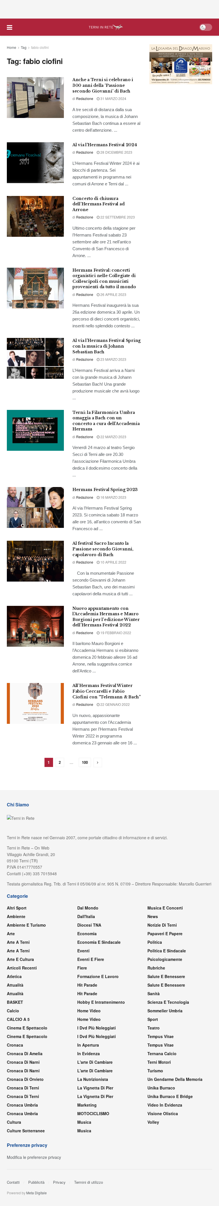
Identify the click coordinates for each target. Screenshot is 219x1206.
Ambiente (16, 916)
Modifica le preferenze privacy (34, 1157)
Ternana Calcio (162, 1053)
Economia (87, 933)
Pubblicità (36, 1182)
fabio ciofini (40, 47)
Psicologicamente (164, 959)
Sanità (153, 993)
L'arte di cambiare (95, 1062)
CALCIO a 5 (18, 1019)
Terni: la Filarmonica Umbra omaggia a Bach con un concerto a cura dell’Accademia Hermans (106, 421)
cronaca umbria (22, 1113)
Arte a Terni (18, 942)
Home (11, 47)
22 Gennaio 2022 (115, 704)
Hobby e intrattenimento (101, 1002)
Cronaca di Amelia (24, 1053)
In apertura (88, 1045)
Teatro (153, 1028)
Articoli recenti (22, 968)
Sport (152, 1019)
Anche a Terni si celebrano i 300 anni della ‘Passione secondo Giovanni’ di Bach (102, 85)
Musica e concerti (165, 908)
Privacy (59, 1182)
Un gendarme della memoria (174, 1079)
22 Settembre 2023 (117, 217)
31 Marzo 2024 (113, 98)
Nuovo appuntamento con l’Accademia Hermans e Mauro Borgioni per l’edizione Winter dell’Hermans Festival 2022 (106, 617)
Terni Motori (159, 1062)
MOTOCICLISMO (93, 1113)
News (152, 916)
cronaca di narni (23, 1062)
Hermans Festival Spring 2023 (105, 489)
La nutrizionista (92, 1079)
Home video (89, 1010)
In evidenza (88, 1053)
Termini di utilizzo (88, 1182)
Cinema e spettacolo (27, 1028)
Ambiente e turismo (26, 925)
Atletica (14, 976)
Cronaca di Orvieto (25, 1079)
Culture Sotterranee (26, 1130)
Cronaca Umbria (22, 1105)
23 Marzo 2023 (113, 359)
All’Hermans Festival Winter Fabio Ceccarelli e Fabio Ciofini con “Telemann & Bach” (106, 691)
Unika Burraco (161, 1088)
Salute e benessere (166, 976)
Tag (24, 47)
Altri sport (17, 908)
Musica (84, 1122)
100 (85, 762)
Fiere (82, 968)
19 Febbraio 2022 (115, 632)
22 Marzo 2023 (113, 436)
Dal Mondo (87, 908)
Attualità (15, 985)
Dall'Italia (86, 916)
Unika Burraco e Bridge (170, 1096)
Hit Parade (87, 985)
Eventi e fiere (90, 959)
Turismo (155, 1070)
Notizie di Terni (162, 925)
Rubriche (156, 968)
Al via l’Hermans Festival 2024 (104, 144)
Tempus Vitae (160, 1036)
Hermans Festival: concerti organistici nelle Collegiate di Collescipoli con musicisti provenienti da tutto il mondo (104, 279)
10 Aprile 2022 (113, 562)
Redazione (84, 98)
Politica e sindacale (166, 950)
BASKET (15, 1002)
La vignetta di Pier (95, 1088)
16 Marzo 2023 (113, 497)
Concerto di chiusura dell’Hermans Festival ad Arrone (98, 204)
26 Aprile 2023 (113, 294)
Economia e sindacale (99, 942)
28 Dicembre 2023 (116, 152)
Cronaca (15, 1045)
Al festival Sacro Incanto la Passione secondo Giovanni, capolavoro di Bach (102, 549)
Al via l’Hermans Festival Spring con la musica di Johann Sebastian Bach (106, 346)
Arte (11, 933)
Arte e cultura (20, 959)
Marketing (87, 1105)
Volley (153, 1122)
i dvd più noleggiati (96, 1028)
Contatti (13, 1182)
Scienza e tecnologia (168, 1002)
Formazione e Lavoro (98, 976)
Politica (154, 942)
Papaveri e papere (164, 933)
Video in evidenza (164, 1105)
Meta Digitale (36, 1192)
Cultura (14, 1122)
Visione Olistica (162, 1113)
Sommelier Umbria (164, 1010)
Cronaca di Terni (23, 1088)
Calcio (13, 1010)
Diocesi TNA (89, 925)
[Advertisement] (109, 8)
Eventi (83, 950)
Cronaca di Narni (23, 1070)
